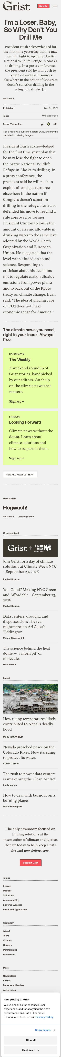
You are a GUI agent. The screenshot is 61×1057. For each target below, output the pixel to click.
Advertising (9, 989)
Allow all (30, 1040)
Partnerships (10, 949)
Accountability (11, 900)
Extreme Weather (12, 904)
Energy (7, 885)
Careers (7, 945)
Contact (7, 940)
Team (6, 935)
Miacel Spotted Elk (14, 637)
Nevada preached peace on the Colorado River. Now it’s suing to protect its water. (29, 752)
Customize (28, 1050)
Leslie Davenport (12, 806)
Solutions (8, 895)
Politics (7, 890)
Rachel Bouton (11, 579)
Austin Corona (11, 763)
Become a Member (13, 985)
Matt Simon (9, 664)
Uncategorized (50, 115)
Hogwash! (15, 507)
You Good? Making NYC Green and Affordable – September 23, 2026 (29, 595)
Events (7, 980)
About (6, 930)
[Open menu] (55, 6)
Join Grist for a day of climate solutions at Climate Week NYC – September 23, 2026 (30, 566)
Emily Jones (10, 784)
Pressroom (9, 954)
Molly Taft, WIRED (13, 736)
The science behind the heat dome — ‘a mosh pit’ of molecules (26, 653)
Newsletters (9, 975)
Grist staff (8, 98)
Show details (42, 1030)
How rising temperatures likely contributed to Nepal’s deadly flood (29, 724)
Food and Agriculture (15, 909)
